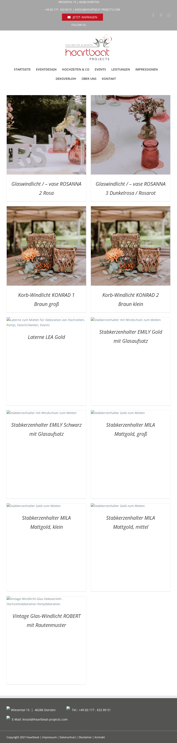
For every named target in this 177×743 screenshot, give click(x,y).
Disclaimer (85, 737)
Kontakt (100, 737)
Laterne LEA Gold (46, 337)
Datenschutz (68, 737)
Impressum (49, 737)
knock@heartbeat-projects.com (97, 9)
